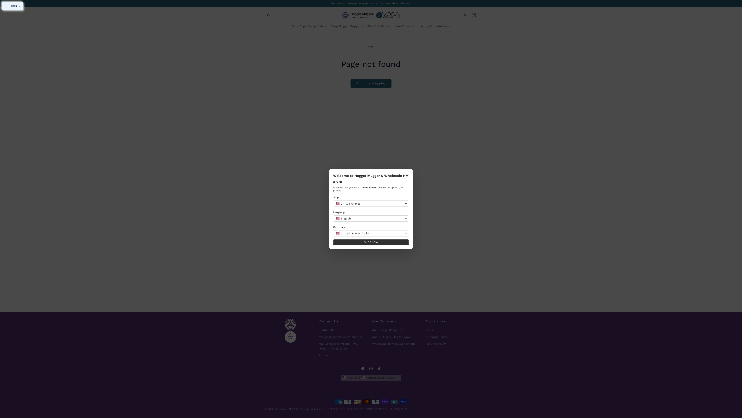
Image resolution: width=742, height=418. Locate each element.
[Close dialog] (410, 171)
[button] (371, 203)
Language (339, 212)
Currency (339, 227)
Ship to (337, 197)
